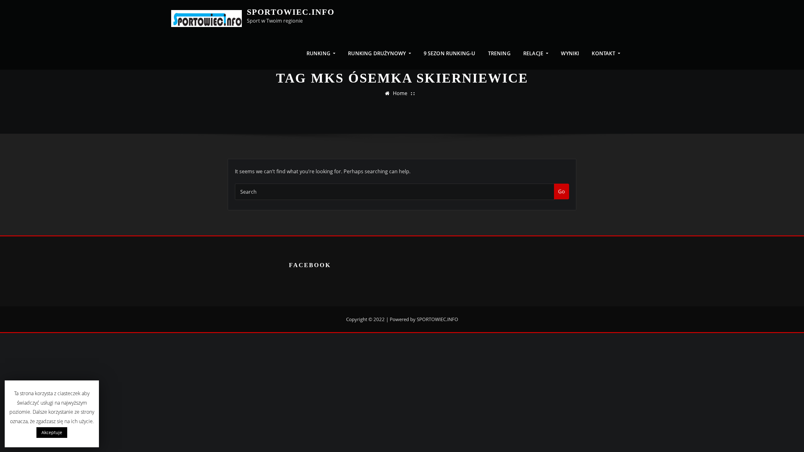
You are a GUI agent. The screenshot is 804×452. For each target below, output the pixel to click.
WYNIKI (570, 53)
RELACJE (534, 53)
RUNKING (319, 53)
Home (400, 93)
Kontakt (604, 53)
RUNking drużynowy (377, 53)
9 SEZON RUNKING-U (449, 53)
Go (561, 191)
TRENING (499, 53)
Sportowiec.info (290, 12)
